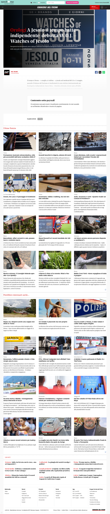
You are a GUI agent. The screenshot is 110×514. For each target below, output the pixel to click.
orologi (40, 119)
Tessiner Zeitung (94, 500)
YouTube (58, 497)
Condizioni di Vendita (95, 504)
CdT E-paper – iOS (77, 495)
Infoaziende (42, 500)
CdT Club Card (25, 495)
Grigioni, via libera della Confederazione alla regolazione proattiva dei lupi (54, 470)
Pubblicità (24, 493)
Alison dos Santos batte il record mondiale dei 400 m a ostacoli (20, 476)
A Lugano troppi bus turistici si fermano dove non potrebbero (87, 470)
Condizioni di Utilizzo (95, 502)
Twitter (57, 495)
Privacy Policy (56, 510)
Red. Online (14, 71)
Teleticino (92, 493)
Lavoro (23, 500)
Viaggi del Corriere (26, 497)
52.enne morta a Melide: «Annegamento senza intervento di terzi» (88, 463)
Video (6, 491)
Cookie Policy (65, 510)
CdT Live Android (77, 493)
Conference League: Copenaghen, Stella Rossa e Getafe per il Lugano (88, 476)
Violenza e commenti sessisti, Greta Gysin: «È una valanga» (20, 470)
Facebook (58, 491)
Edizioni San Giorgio (44, 495)
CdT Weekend (42, 491)
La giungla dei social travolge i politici (54, 463)
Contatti (24, 491)
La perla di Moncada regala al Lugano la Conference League (52, 478)
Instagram (58, 493)
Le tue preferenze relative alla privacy (78, 510)
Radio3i (91, 495)
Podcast (7, 493)
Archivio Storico (43, 493)
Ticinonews (92, 497)
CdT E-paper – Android (78, 497)
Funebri (23, 502)
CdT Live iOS (76, 491)
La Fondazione (93, 491)
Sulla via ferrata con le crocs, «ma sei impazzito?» (20, 463)
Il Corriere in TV (42, 497)
